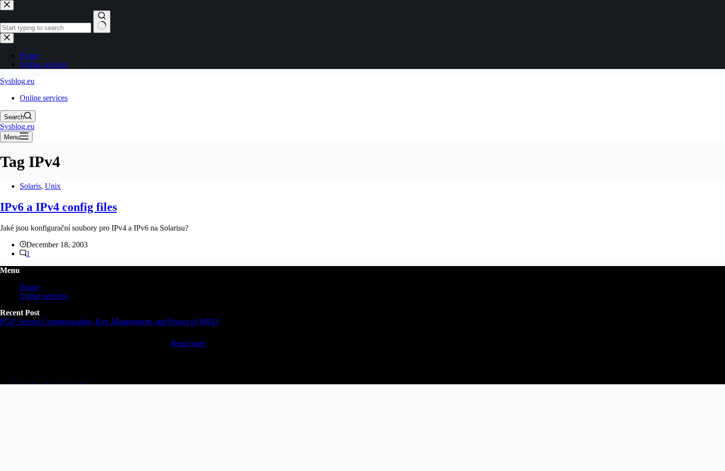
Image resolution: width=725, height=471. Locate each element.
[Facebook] (65, 379)
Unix (53, 186)
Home (29, 287)
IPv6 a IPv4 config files (58, 207)
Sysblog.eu (17, 81)
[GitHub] (18, 379)
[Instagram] (53, 379)
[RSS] (88, 379)
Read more (188, 343)
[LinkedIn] (6, 379)
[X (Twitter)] (41, 379)
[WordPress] (77, 379)
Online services (44, 98)
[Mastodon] (30, 379)
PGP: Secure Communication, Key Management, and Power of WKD (109, 321)
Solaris (30, 186)
